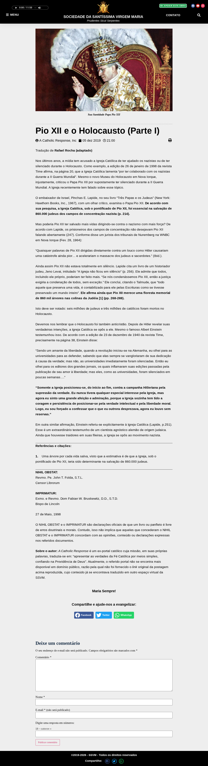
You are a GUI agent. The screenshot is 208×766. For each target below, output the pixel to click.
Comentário (43, 657)
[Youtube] (198, 6)
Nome (40, 697)
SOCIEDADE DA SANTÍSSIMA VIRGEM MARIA (103, 17)
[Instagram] (203, 6)
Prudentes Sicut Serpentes (103, 20)
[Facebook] (193, 6)
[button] (199, 15)
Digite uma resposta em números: (54, 723)
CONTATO (173, 15)
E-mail (52, 710)
